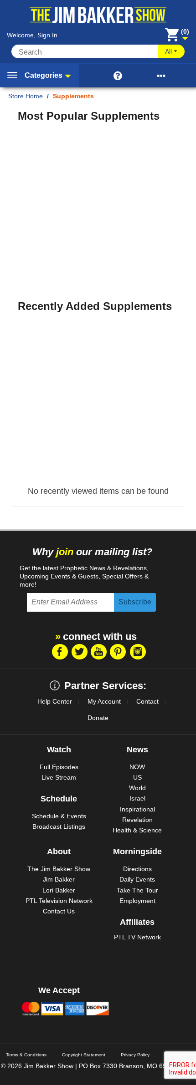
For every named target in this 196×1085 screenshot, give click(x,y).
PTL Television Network (59, 900)
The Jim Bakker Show (58, 868)
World (137, 787)
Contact (147, 701)
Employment (137, 900)
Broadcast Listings (58, 826)
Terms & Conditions (26, 1054)
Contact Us (59, 911)
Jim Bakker (59, 879)
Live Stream (58, 777)
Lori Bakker (58, 890)
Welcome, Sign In (32, 35)
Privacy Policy (135, 1054)
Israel (137, 798)
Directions (137, 868)
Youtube (98, 651)
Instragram (137, 651)
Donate (98, 717)
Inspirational (137, 809)
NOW (137, 767)
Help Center (54, 701)
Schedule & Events (59, 816)
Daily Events (137, 879)
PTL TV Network (137, 937)
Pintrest (118, 651)
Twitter (79, 651)
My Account (104, 701)
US (137, 777)
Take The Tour (137, 890)
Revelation (137, 819)
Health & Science (137, 830)
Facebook (59, 651)
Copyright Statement (83, 1054)
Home (34, 96)
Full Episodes (59, 767)
